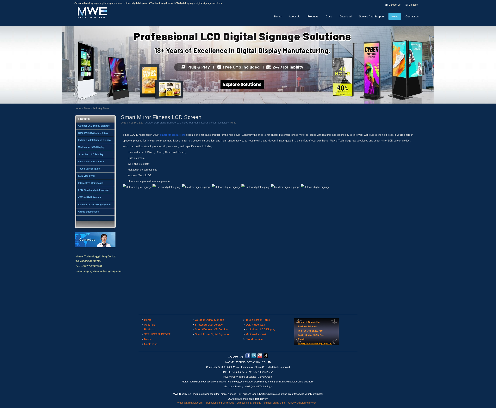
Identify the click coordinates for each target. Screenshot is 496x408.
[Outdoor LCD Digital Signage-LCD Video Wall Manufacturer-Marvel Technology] (91, 17)
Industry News (101, 108)
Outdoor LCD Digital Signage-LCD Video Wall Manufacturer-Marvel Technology (187, 122)
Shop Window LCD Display (211, 329)
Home (278, 16)
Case (329, 16)
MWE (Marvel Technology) (258, 386)
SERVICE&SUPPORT (157, 334)
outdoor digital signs (274, 402)
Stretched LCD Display (90, 154)
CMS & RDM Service (89, 197)
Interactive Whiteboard (90, 183)
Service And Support (371, 16)
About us (149, 324)
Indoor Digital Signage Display (94, 140)
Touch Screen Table (89, 168)
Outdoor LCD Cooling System (94, 204)
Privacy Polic (230, 376)
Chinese (413, 4)
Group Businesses (88, 211)
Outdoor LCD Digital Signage (94, 125)
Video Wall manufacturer (190, 402)
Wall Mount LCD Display (91, 147)
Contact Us (394, 4)
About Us (294, 16)
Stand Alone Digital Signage (212, 334)
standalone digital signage (220, 402)
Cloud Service (254, 339)
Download (345, 16)
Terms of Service (247, 376)
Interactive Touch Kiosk (91, 161)
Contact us (412, 16)
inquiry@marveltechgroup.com (102, 271)
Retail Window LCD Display (93, 133)
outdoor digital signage (249, 402)
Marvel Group (264, 376)
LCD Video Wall (86, 176)
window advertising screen (302, 402)
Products (312, 16)
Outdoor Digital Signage (209, 319)
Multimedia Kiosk (256, 334)
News (394, 16)
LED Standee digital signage (93, 190)
